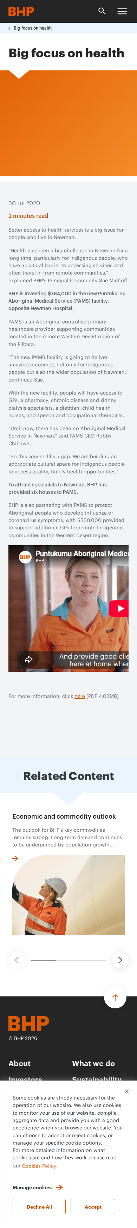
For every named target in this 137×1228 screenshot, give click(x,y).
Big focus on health (33, 28)
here (79, 696)
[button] (16, 960)
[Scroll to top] (115, 997)
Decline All (39, 1206)
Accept (93, 1206)
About (19, 1063)
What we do (93, 1063)
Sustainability (97, 1079)
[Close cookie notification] (127, 1091)
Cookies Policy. (40, 1166)
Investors (25, 1079)
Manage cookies (32, 1187)
